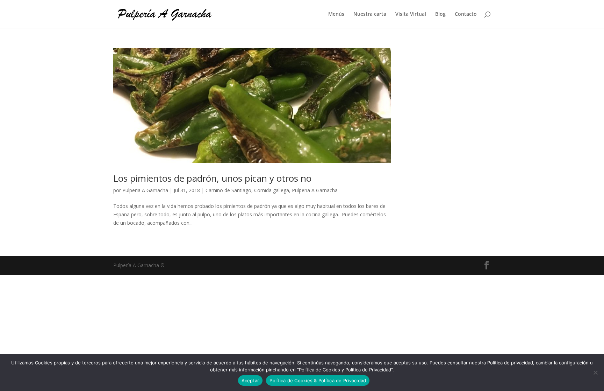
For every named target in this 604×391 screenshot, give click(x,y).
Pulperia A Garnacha (145, 190)
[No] (595, 372)
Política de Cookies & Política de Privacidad (317, 380)
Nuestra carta (369, 14)
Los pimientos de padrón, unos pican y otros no (212, 178)
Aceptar (250, 380)
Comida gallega (271, 190)
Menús (336, 14)
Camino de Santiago (228, 190)
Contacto (466, 14)
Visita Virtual (410, 14)
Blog (440, 14)
